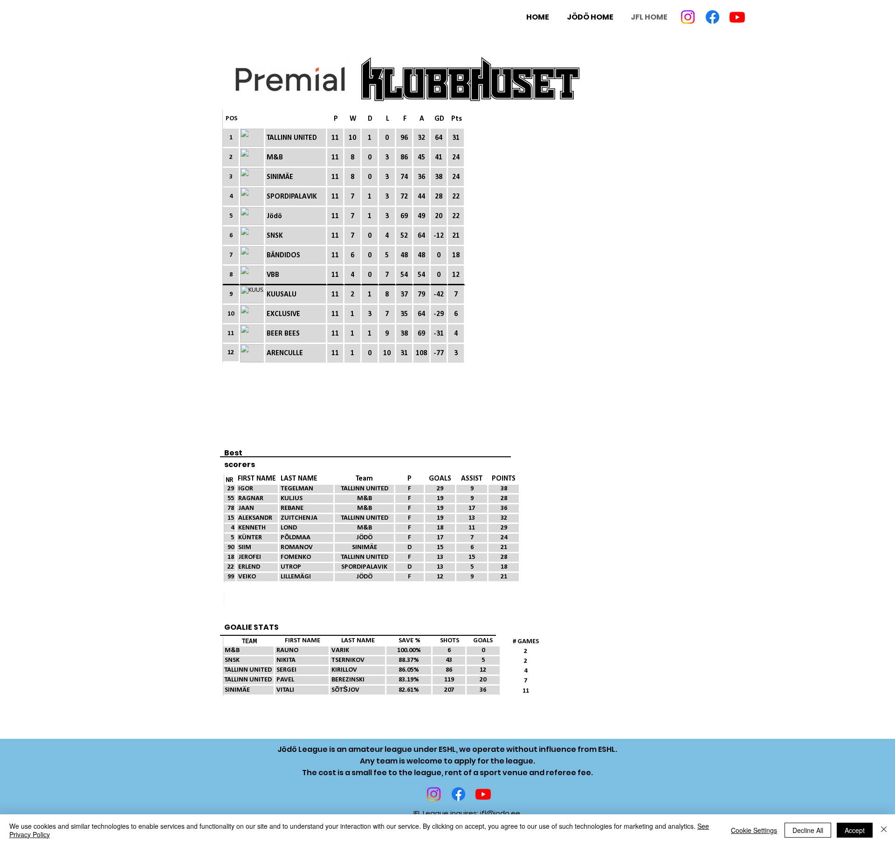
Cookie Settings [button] (754, 830)
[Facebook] (712, 17)
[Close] (883, 830)
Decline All (807, 830)
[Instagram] (688, 17)
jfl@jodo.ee (500, 813)
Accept (855, 830)
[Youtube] (737, 17)
